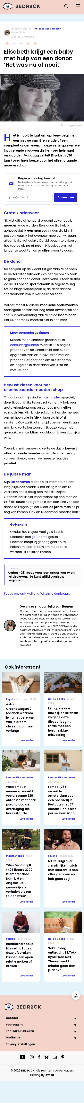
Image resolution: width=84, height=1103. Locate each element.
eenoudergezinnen (24, 345)
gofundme (39, 537)
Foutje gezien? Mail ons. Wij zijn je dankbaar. (37, 593)
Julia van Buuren (21, 28)
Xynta (49, 1075)
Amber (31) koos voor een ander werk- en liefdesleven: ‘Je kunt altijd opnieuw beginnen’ (41, 576)
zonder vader (49, 397)
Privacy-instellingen (20, 1044)
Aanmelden (65, 197)
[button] (72, 1018)
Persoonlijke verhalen (47, 28)
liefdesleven (20, 482)
